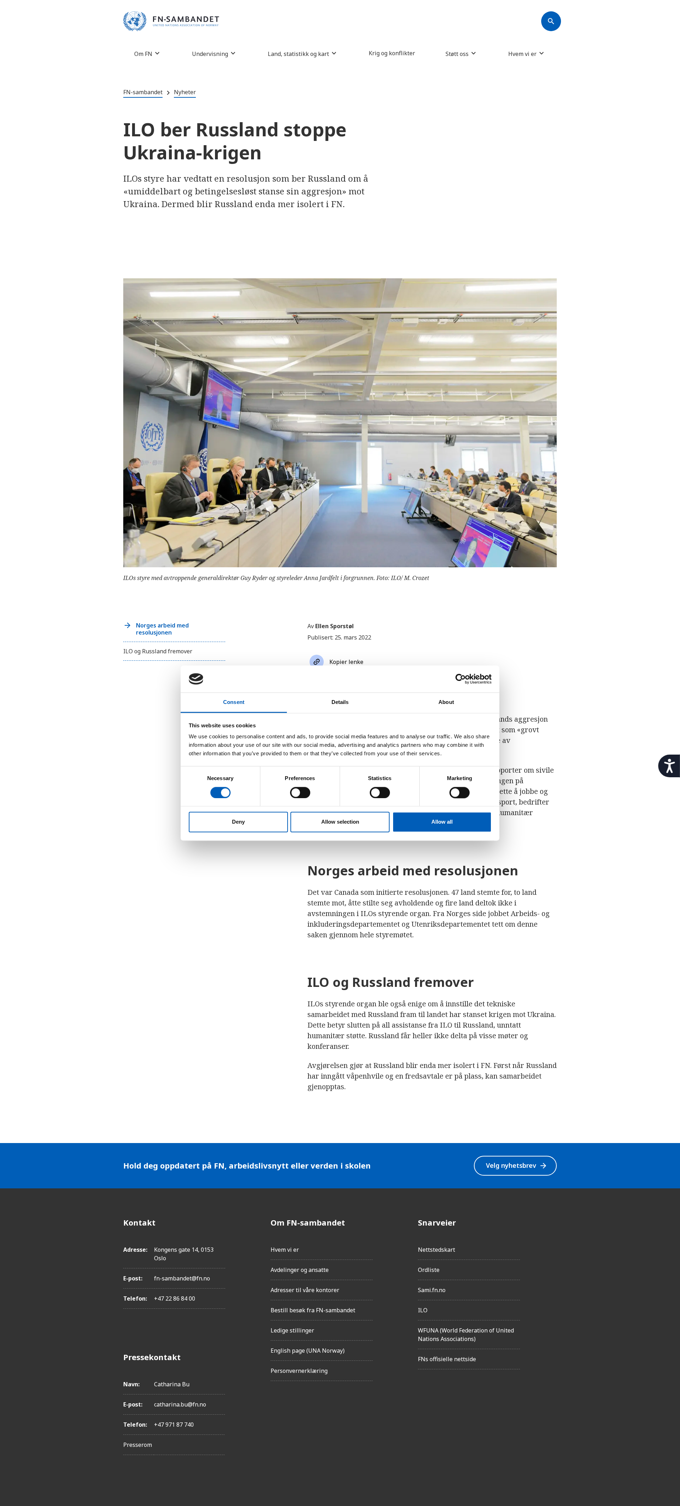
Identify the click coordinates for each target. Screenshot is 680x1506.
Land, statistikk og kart (298, 53)
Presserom (137, 1445)
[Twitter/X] (551, 1282)
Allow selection (340, 822)
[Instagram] (551, 1242)
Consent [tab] (233, 702)
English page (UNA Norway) (308, 1350)
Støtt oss (457, 53)
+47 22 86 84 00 (174, 1298)
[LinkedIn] (551, 1262)
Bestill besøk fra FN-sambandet (313, 1310)
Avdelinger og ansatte (300, 1270)
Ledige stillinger (292, 1330)
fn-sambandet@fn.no (182, 1278)
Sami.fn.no (432, 1290)
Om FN (143, 53)
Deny (238, 822)
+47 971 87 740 (174, 1424)
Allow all (442, 822)
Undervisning (210, 53)
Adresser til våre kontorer (305, 1290)
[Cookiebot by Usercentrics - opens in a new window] (461, 679)
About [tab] (446, 702)
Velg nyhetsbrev (517, 1165)
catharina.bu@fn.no (180, 1404)
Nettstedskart (436, 1250)
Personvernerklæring (299, 1371)
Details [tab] (340, 702)
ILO (422, 1310)
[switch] (300, 792)
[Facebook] (551, 1222)
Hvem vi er (522, 53)
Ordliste (429, 1270)
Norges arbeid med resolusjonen (162, 628)
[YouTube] (551, 1301)
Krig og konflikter (392, 53)
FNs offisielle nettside (447, 1359)
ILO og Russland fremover (157, 651)
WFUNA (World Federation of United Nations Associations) (466, 1334)
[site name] (171, 21)
